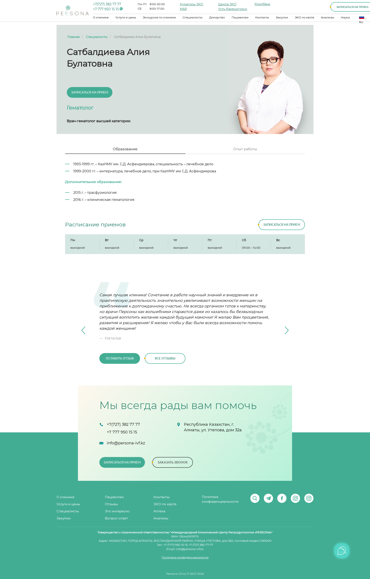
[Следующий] (286, 330)
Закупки (282, 17)
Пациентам (240, 17)
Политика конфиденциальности (220, 499)
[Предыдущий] (83, 330)
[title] (73, 10)
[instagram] (295, 498)
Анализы (327, 17)
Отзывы (111, 504)
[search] (255, 498)
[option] (185, 330)
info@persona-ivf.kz (126, 443)
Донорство (217, 17)
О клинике (101, 17)
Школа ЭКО (227, 4)
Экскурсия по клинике (159, 17)
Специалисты (192, 17)
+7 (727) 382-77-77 (201, 545)
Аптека (159, 511)
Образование (125, 149)
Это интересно (117, 511)
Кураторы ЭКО (191, 4)
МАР (183, 9)
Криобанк (262, 4)
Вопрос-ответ (116, 518)
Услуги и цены (125, 17)
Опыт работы (245, 149)
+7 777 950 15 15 (106, 9)
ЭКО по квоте (304, 17)
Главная (73, 37)
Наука (345, 17)
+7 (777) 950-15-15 (175, 545)
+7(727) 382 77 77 (107, 4)
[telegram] (268, 498)
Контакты (262, 17)
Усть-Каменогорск (232, 9)
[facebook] (281, 498)
